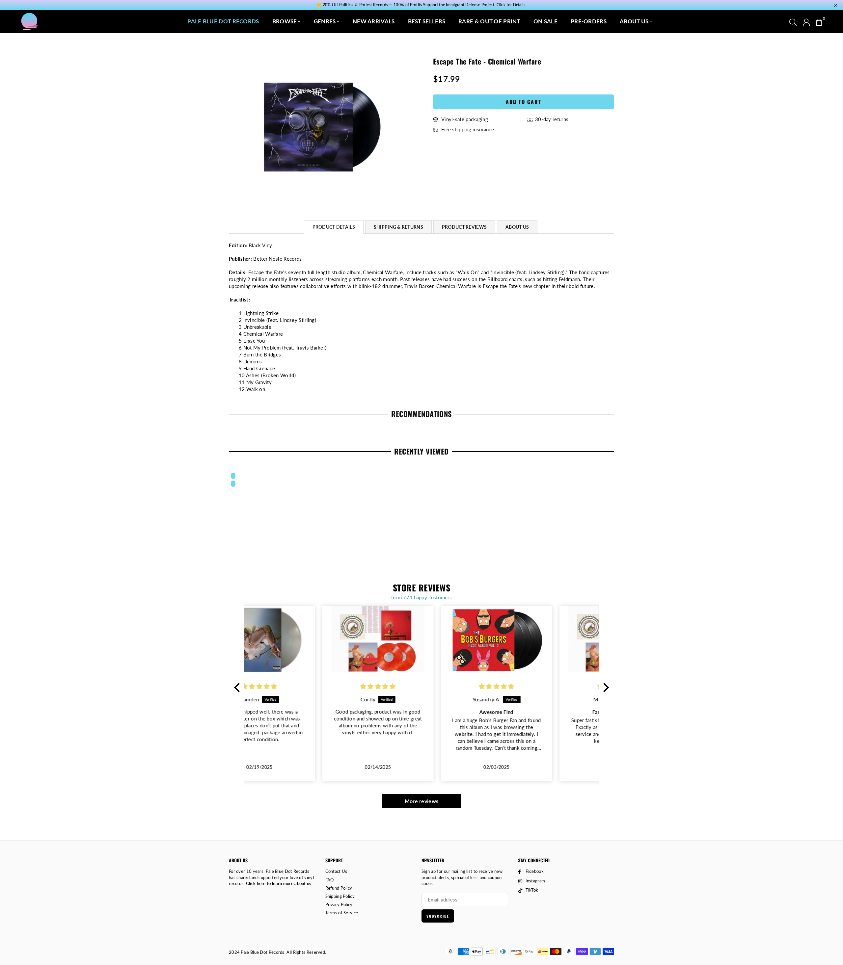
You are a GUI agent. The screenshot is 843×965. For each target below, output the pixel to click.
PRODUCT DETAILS (334, 227)
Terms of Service (341, 912)
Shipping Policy (340, 896)
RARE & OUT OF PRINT (489, 21)
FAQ (329, 879)
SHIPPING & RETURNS (398, 227)
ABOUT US (634, 21)
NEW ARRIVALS (374, 21)
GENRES (325, 21)
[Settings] (806, 21)
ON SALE (545, 21)
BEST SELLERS (427, 21)
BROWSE (284, 21)
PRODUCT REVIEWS (464, 227)
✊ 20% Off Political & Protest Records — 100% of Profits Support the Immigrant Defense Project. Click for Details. (421, 5)
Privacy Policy (339, 904)
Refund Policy (338, 888)
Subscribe (437, 916)
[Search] (793, 21)
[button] (819, 21)
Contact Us (336, 871)
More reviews (422, 801)
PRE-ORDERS (589, 21)
